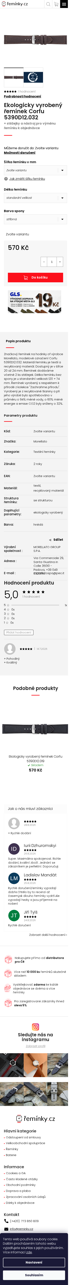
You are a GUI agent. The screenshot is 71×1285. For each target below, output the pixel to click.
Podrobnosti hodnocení (22, 96)
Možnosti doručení (20, 153)
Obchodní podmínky (21, 1185)
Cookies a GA (16, 1173)
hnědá (38, 525)
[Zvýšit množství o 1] (60, 262)
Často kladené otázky (22, 1179)
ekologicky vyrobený (48, 512)
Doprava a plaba (18, 1191)
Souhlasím (34, 1275)
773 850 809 (29, 1221)
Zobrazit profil (35, 1046)
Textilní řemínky (44, 452)
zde (29, 1252)
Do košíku (40, 277)
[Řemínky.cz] (35, 1118)
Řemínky (12, 1149)
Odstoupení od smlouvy (23, 1137)
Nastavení (34, 1262)
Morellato (40, 441)
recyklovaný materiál (49, 491)
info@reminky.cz (21, 1229)
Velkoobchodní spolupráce (25, 1143)
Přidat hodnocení (18, 632)
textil (37, 486)
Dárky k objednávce (20, 1203)
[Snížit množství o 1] (44, 262)
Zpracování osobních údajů (26, 1197)
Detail (35, 781)
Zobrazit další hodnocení (47, 935)
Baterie (11, 1155)
